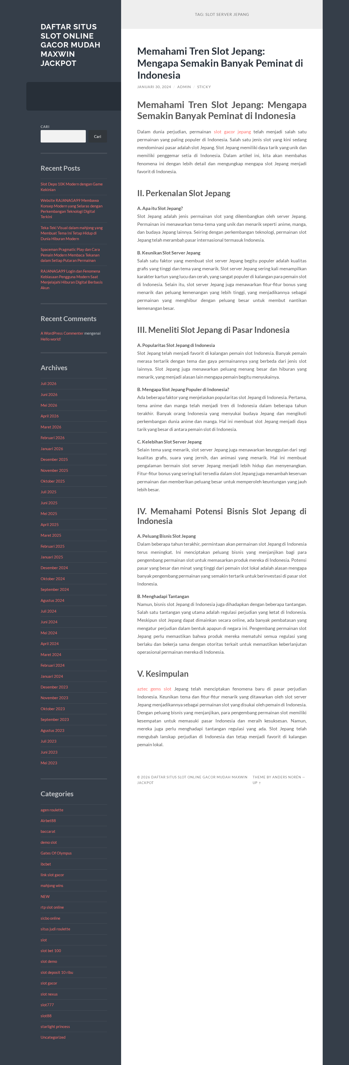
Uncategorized (53, 1037)
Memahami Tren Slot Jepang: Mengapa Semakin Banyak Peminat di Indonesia (220, 63)
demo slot (49, 842)
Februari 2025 (53, 546)
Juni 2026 (49, 394)
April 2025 (50, 524)
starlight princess (55, 1026)
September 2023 (55, 719)
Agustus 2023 (52, 730)
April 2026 (50, 416)
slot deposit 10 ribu (57, 972)
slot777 (47, 1004)
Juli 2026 (48, 383)
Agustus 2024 (52, 600)
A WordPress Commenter (62, 333)
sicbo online (50, 918)
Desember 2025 (54, 459)
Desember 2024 (54, 567)
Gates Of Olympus (56, 853)
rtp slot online (52, 907)
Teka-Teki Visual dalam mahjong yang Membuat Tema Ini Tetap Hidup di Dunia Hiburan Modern (72, 233)
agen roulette (52, 809)
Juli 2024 (48, 611)
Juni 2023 (49, 752)
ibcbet (46, 864)
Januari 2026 (52, 448)
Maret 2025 (51, 535)
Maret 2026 (51, 427)
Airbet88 (48, 820)
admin (184, 87)
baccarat (48, 831)
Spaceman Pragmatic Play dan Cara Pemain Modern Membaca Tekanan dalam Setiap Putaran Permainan (70, 255)
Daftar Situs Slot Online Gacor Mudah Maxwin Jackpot (70, 45)
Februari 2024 (53, 665)
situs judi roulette (55, 929)
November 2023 (54, 697)
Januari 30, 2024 (154, 87)
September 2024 (55, 589)
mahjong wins (52, 885)
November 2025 (54, 470)
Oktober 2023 (53, 708)
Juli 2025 (48, 491)
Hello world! (51, 339)
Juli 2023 (48, 741)
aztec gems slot (154, 689)
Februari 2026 (53, 437)
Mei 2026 (49, 405)
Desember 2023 (54, 687)
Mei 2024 (49, 632)
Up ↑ (257, 783)
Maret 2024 (51, 654)
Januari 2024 (52, 676)
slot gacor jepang (232, 131)
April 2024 (50, 643)
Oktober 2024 (53, 578)
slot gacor (49, 983)
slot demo (49, 961)
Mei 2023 (49, 762)
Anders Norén (286, 777)
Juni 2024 (49, 621)
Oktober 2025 (53, 481)
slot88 (46, 1015)
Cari (45, 127)
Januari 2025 (52, 557)
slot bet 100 (51, 950)
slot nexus (49, 994)
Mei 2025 (49, 513)
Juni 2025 (49, 502)
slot (44, 940)
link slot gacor (52, 874)
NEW (45, 896)
